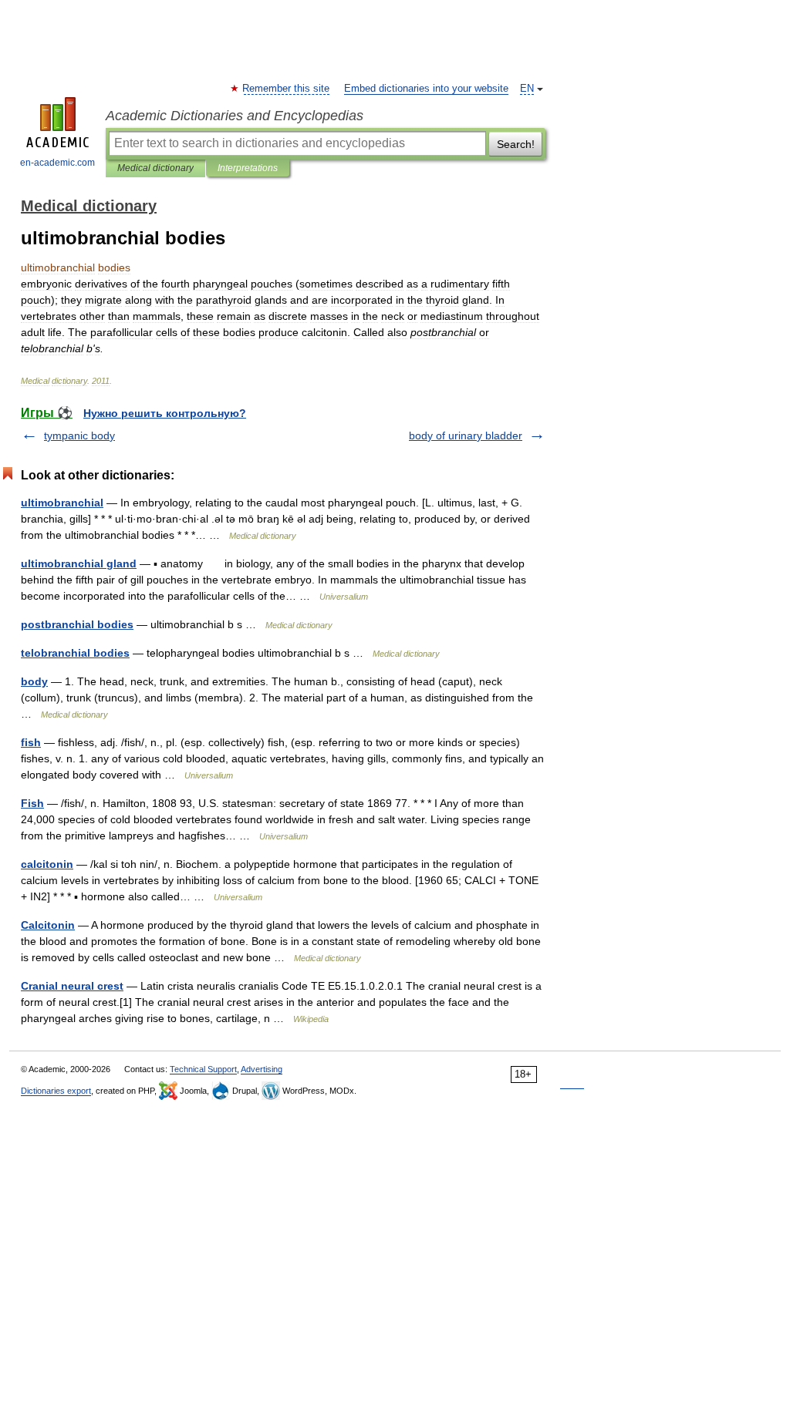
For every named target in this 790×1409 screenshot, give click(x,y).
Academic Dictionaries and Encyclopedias (234, 115)
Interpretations (248, 168)
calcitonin (47, 864)
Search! (516, 144)
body (34, 681)
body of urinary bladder (465, 435)
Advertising (261, 1069)
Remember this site (286, 88)
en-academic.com (57, 162)
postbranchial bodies (77, 624)
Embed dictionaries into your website (426, 88)
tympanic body (79, 435)
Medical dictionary (155, 168)
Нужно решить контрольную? (164, 413)
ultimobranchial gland (79, 563)
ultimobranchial (62, 502)
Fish (32, 803)
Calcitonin (48, 925)
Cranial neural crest (72, 986)
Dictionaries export (56, 1090)
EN (527, 88)
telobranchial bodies (75, 653)
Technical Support (203, 1069)
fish (31, 742)
